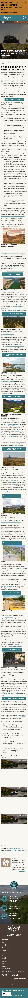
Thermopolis (9, 617)
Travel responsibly (9, 200)
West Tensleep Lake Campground (15, 346)
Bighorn (10, 641)
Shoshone (3, 641)
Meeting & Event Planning (6, 957)
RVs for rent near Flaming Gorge (15, 271)
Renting (10, 143)
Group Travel (5, 953)
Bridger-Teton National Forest (12, 424)
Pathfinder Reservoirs (7, 381)
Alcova (25, 378)
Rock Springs (15, 482)
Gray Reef (20, 379)
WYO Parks (5, 965)
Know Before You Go (8, 12)
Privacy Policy (5, 949)
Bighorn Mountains (18, 306)
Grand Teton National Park (16, 80)
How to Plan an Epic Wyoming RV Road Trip (13, 216)
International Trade (7, 945)
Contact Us (4, 940)
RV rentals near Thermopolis (14, 646)
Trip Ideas (19, 848)
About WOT (5, 939)
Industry (4, 944)
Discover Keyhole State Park (15, 313)
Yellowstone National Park (8, 82)
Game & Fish (5, 966)
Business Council (6, 968)
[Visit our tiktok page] (10, 975)
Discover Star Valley (12, 592)
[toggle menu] (24, 18)
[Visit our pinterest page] (17, 975)
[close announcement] (25, 2)
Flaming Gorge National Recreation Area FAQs (13, 267)
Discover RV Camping (15, 99)
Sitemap (4, 950)
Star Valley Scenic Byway (8, 586)
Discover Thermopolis (13, 649)
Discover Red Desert (12, 496)
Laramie (21, 535)
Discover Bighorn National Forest (14, 355)
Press (3, 942)
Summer (23, 850)
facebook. (21, 871)
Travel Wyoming (7, 62)
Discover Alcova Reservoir (14, 396)
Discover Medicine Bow (13, 543)
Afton (24, 572)
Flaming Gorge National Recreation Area (12, 253)
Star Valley (18, 568)
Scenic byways (21, 107)
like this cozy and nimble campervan (11, 693)
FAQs (3, 947)
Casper (18, 386)
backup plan (15, 445)
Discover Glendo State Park (15, 698)
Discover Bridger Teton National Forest (13, 449)
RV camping (16, 850)
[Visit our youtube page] (13, 975)
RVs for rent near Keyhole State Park (16, 310)
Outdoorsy (4, 757)
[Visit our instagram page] (6, 975)
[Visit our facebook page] (3, 975)
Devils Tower (4, 308)
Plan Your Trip (20, 979)
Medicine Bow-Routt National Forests (11, 522)
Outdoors (12, 848)
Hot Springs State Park (8, 619)
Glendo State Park (6, 680)
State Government (6, 961)
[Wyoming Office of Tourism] (7, 18)
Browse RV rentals (21, 715)
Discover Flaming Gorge (13, 274)
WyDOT (4, 963)
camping (8, 850)
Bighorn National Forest (7, 334)
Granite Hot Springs (14, 436)
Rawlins (24, 482)
